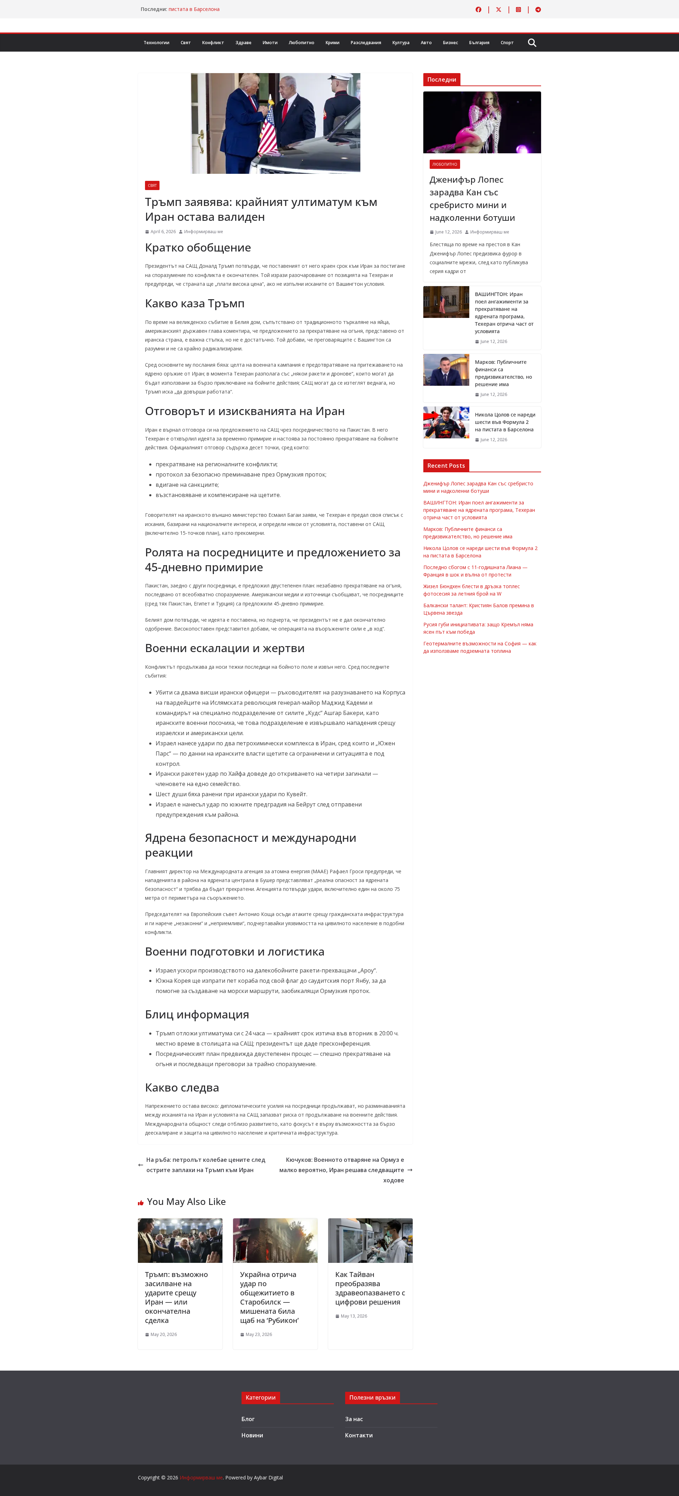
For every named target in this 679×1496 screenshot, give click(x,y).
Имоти (270, 43)
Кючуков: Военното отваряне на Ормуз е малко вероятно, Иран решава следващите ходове (341, 1170)
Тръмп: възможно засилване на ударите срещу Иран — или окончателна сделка (176, 1297)
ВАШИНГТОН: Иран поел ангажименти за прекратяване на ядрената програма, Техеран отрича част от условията (504, 313)
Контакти (359, 1435)
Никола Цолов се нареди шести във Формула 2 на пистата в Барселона (505, 422)
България (479, 43)
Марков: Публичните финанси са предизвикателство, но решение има (503, 373)
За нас (354, 1419)
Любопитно (301, 43)
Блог (248, 1419)
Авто (426, 43)
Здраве (243, 43)
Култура (401, 43)
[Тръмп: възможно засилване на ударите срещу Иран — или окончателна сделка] (180, 1223)
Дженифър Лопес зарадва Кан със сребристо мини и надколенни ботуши (472, 198)
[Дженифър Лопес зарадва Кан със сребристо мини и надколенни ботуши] (482, 122)
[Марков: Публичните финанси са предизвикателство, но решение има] (446, 378)
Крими (333, 43)
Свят (186, 43)
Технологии (156, 43)
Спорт (507, 43)
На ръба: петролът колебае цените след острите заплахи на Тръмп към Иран (205, 1165)
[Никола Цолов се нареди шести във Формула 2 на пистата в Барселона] (446, 427)
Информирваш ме (203, 232)
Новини (252, 1435)
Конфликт (213, 43)
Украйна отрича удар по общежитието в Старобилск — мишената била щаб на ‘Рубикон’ (269, 1297)
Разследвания (366, 43)
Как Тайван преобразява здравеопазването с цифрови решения (370, 1288)
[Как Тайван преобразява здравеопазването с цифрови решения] (370, 1223)
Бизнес (450, 43)
